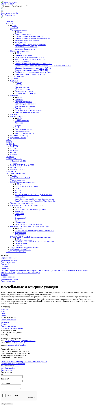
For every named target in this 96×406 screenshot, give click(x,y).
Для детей (14, 78)
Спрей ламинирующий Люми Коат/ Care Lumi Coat (35, 201)
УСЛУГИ (10, 24)
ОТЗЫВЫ (10, 157)
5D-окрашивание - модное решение (29, 36)
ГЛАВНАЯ (10, 21)
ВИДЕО (13, 155)
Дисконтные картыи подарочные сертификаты (12, 327)
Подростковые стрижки (24, 91)
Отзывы (4, 324)
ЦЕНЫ (8, 140)
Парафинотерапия (22, 131)
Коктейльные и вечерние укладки (28, 110)
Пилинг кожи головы (23, 62)
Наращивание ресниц (19, 136)
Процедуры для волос (19, 51)
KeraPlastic (19, 212)
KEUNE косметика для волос (22, 182)
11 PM (17, 216)
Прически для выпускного (25, 104)
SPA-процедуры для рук (24, 133)
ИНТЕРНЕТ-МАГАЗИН (16, 174)
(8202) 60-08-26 (29, 341)
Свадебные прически (23, 102)
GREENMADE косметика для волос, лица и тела (30, 226)
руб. (9, 13)
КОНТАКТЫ (11, 171)
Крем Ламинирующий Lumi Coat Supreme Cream (34, 199)
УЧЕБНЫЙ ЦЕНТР (14, 159)
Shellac (17, 127)
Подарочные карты (18, 138)
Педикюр (18, 125)
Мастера (4, 309)
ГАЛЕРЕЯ (10, 144)
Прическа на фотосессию (25, 106)
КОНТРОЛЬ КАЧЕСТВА (16, 252)
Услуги (4, 311)
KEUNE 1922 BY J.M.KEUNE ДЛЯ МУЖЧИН (33, 195)
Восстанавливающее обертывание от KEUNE (33, 64)
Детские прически (22, 108)
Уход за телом (20, 235)
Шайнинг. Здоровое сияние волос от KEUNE (33, 68)
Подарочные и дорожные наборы (28, 224)
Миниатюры (20, 222)
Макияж (13, 114)
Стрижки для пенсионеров (25, 93)
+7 (22, 341)
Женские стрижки (22, 87)
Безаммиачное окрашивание (26, 47)
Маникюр (19, 123)
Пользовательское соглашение (13, 364)
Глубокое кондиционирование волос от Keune (33, 72)
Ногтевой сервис (17, 116)
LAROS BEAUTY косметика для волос (26, 205)
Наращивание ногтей (23, 129)
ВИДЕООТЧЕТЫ (17, 169)
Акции (3, 316)
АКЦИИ (9, 142)
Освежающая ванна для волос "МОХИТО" (32, 70)
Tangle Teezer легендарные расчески (24, 247)
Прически (14, 95)
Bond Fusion (20, 197)
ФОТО (13, 152)
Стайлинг (19, 220)
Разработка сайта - (8, 368)
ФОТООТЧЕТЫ (17, 167)
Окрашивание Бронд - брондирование (30, 45)
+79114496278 (19, 343)
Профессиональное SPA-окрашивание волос (33, 38)
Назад (14, 26)
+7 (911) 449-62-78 (12, 341)
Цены (3, 313)
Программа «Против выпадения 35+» (30, 74)
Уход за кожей (20, 218)
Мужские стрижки (22, 89)
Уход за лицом (20, 233)
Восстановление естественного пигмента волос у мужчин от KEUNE (43, 66)
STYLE (18, 193)
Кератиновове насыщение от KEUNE (30, 57)
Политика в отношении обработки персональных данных (24, 362)
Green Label (19, 214)
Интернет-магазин (8, 320)
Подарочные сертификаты (20, 250)
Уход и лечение (21, 243)
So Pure (18, 190)
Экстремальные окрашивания (27, 40)
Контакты (5, 322)
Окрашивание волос (18, 30)
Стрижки (14, 81)
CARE (17, 188)
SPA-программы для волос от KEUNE (30, 59)
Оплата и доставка (17, 180)
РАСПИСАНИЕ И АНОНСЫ (22, 165)
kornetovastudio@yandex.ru (16, 345)
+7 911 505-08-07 (7, 4)
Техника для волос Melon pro (21, 203)
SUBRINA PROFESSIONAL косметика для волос (30, 237)
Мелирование (20, 43)
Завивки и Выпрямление (25, 49)
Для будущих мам (17, 76)
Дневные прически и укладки (27, 112)
